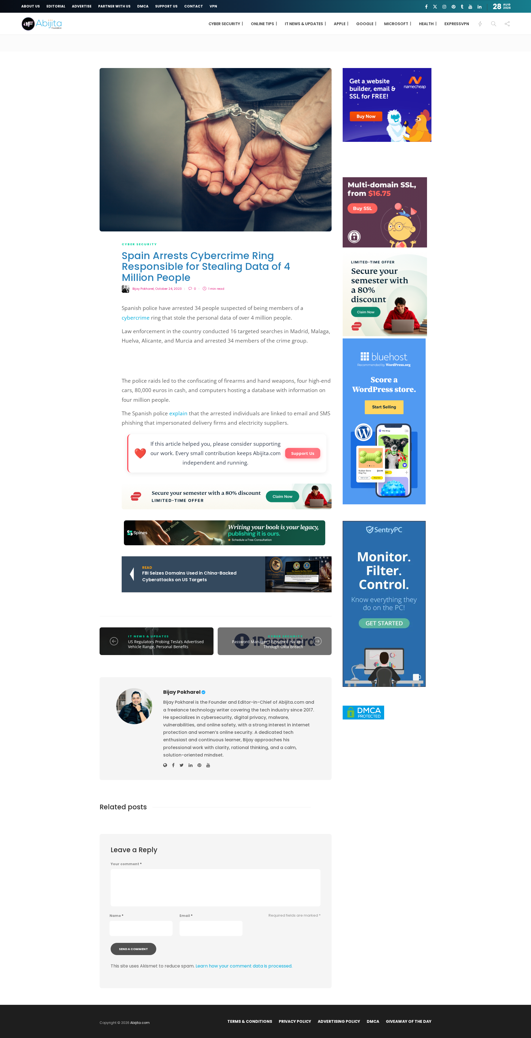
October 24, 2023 (168, 288)
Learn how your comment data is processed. (244, 966)
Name (116, 916)
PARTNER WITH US (114, 6)
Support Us (302, 453)
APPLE (339, 24)
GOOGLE (364, 24)
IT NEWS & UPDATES (304, 24)
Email (185, 916)
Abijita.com (140, 1022)
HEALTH (426, 24)
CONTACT (193, 6)
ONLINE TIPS (262, 24)
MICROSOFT (396, 24)
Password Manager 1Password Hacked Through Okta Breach (267, 644)
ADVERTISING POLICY (339, 1021)
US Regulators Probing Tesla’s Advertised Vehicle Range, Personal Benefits (166, 644)
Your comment (126, 864)
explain (178, 413)
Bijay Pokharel (143, 288)
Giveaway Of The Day (408, 1021)
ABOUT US (30, 6)
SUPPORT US (166, 6)
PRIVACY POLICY (295, 1021)
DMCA (143, 6)
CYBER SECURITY (224, 24)
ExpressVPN (456, 24)
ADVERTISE (82, 6)
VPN (213, 6)
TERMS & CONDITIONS (249, 1021)
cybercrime (136, 317)
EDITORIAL (55, 6)
